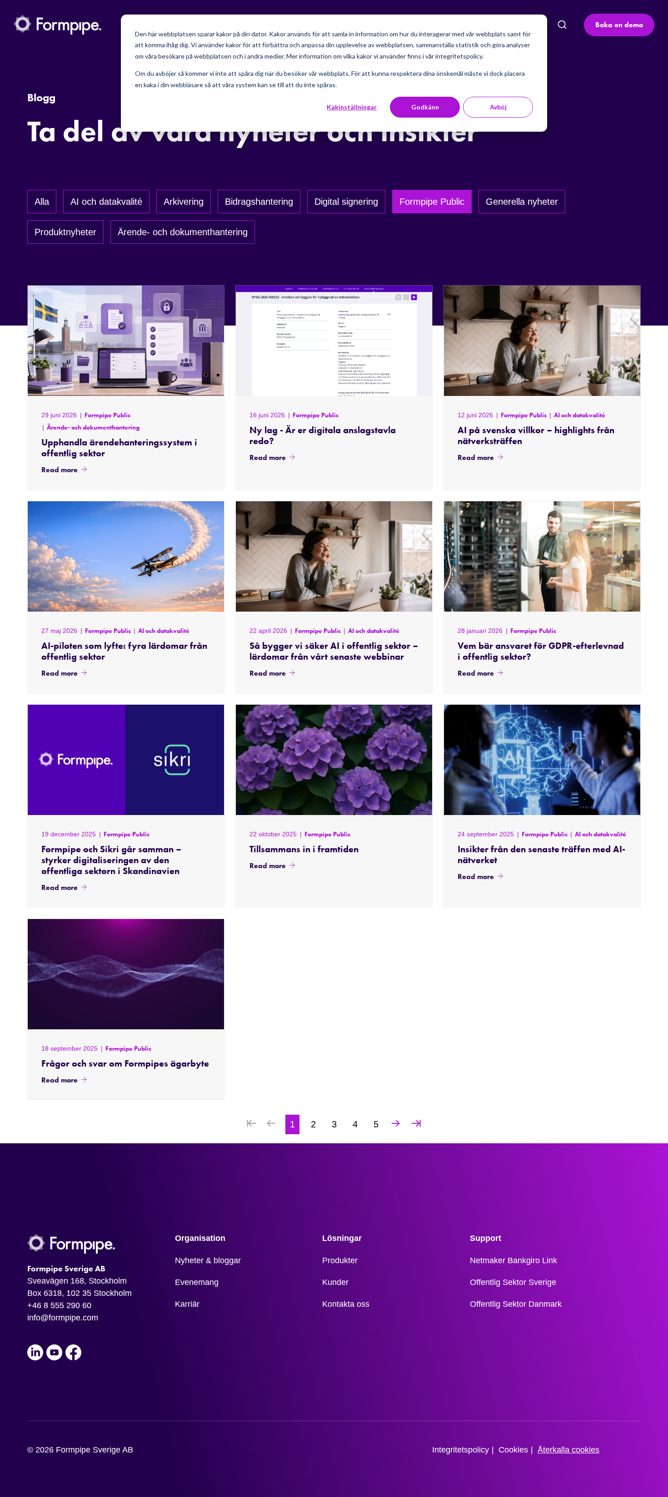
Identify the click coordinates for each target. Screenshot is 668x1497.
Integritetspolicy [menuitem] (460, 1449)
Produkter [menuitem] (340, 1260)
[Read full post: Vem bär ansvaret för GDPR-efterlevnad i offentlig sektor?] (542, 556)
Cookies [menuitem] (513, 1449)
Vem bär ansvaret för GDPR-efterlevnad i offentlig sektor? (541, 651)
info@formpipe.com (62, 1317)
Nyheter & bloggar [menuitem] (208, 1260)
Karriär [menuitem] (187, 1304)
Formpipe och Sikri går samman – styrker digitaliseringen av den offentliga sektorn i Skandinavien (111, 860)
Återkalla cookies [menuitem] (568, 1449)
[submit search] (562, 25)
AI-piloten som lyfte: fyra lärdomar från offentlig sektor (124, 651)
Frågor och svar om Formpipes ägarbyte (125, 1063)
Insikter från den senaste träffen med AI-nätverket (541, 854)
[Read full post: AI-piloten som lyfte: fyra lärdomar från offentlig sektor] (126, 556)
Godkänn (425, 107)
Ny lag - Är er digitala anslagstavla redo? (322, 435)
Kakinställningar (352, 107)
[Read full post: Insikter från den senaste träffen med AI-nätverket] (542, 760)
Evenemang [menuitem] (197, 1282)
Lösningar (342, 1238)
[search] (562, 25)
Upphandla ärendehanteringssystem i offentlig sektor (119, 448)
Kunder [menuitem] (335, 1282)
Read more (59, 469)
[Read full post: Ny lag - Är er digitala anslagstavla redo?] (334, 341)
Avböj (498, 107)
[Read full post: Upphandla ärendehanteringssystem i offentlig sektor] (126, 341)
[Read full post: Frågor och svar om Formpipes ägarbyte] (126, 974)
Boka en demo (619, 24)
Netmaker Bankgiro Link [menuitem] (513, 1260)
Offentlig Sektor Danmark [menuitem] (516, 1304)
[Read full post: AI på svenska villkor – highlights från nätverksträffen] (542, 341)
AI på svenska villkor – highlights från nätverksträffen (536, 435)
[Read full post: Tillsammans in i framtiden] (334, 760)
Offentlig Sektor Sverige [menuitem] (513, 1282)
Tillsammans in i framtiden (304, 849)
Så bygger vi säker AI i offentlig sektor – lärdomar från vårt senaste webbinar (333, 651)
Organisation (200, 1238)
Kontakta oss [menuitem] (345, 1304)
